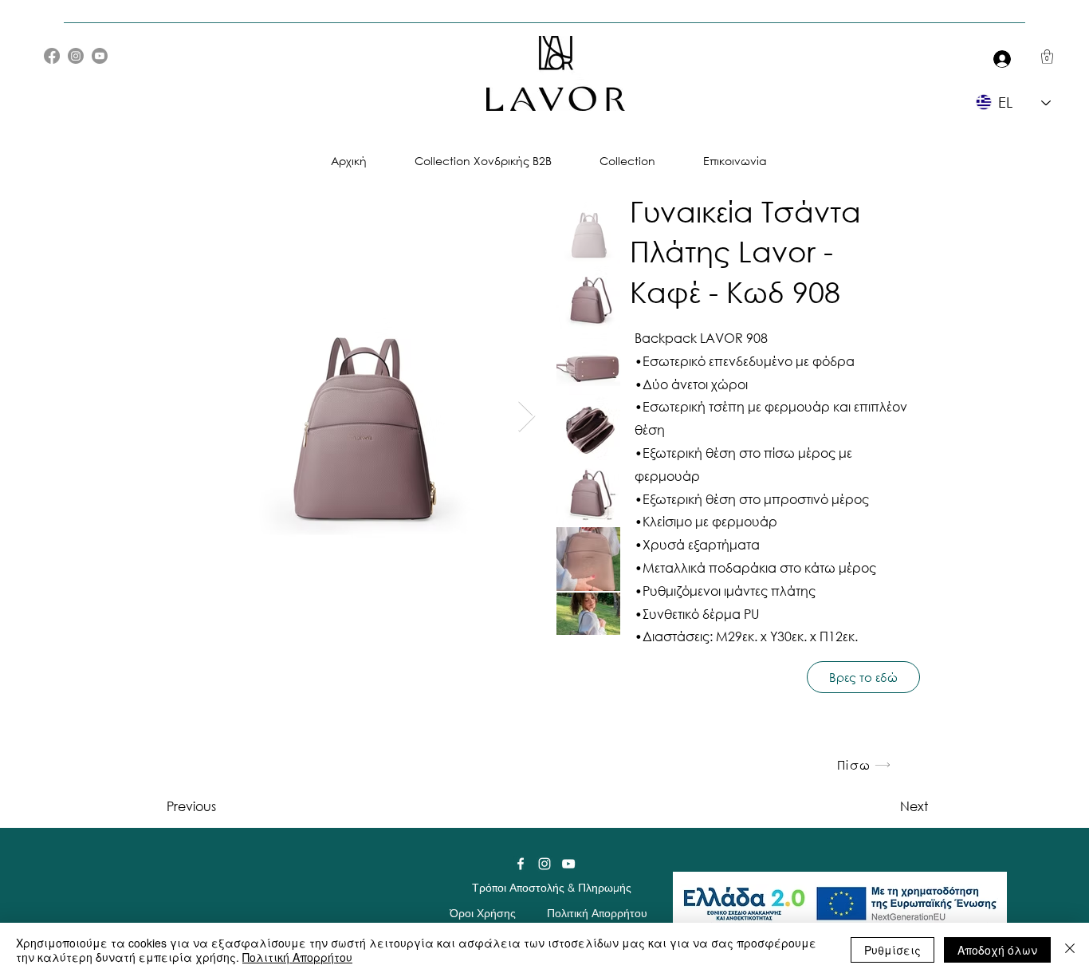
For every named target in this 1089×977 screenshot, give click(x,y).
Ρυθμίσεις (892, 950)
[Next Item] (527, 417)
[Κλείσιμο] (1069, 950)
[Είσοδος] (998, 58)
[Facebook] (52, 56)
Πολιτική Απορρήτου (297, 957)
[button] (1047, 56)
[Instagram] (76, 56)
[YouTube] (100, 56)
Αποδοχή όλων (997, 950)
